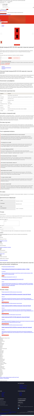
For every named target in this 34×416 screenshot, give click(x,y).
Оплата (20, 394)
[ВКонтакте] (18, 408)
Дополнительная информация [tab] (6, 67)
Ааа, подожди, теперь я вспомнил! (5, 14)
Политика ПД (1, 400)
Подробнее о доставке (3, 240)
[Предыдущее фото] (1, 33)
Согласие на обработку (3, 401)
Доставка (20, 393)
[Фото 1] (1, 42)
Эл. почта (1, 229)
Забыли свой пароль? (3, 10)
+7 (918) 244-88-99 (7, 63)
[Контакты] (0, 24)
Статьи (3, 395)
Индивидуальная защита (22, 388)
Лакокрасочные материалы (23, 385)
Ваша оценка (2, 219)
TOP (0, 415)
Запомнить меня (3, 9)
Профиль (20, 392)
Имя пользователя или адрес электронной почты (15, 12)
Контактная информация (4, 260)
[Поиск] (0, 23)
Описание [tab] (3, 66)
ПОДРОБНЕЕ (7, 287)
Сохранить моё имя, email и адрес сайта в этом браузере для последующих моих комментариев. (16, 230)
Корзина (20, 395)
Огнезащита (21, 384)
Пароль (9, 2)
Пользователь (10, 1)
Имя (1, 227)
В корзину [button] (3, 287)
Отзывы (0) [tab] (3, 68)
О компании (3, 392)
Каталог (3, 393)
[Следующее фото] (33, 33)
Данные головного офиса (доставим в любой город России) (9, 377)
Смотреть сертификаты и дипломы (5, 247)
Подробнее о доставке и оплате (5, 64)
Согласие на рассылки (3, 402)
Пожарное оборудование (22, 387)
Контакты (1, 378)
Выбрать (3, 275)
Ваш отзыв (2, 225)
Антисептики (21, 386)
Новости (3, 394)
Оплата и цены (2, 253)
